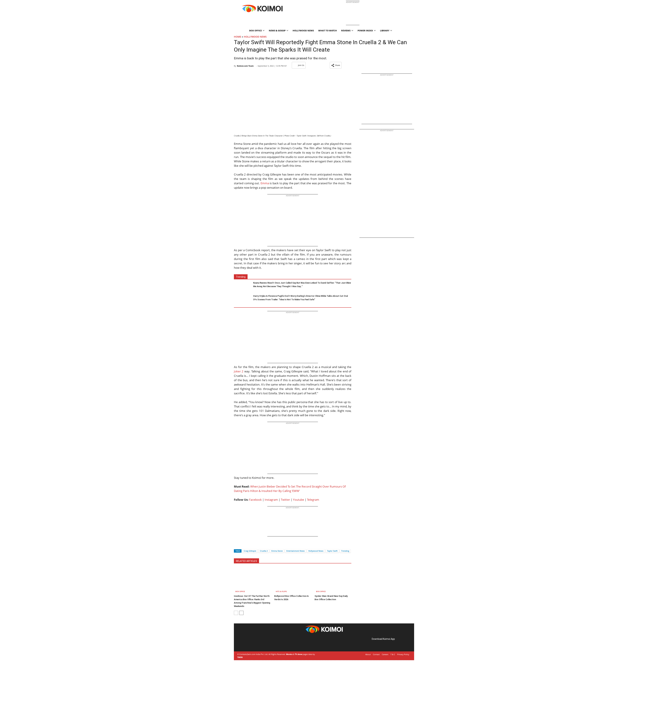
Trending (345, 551)
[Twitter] (242, 545)
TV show (298, 654)
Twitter (285, 500)
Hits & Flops (281, 591)
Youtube (298, 500)
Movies (289, 654)
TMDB (239, 657)
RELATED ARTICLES (246, 561)
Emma (265, 183)
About (368, 654)
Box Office (240, 591)
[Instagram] (247, 642)
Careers (385, 654)
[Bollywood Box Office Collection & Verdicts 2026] (292, 580)
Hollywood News (303, 30)
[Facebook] (236, 545)
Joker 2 (238, 371)
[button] (336, 65)
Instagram (271, 500)
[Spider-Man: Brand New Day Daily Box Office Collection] (333, 580)
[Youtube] (261, 642)
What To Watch (327, 30)
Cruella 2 (264, 551)
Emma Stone (277, 551)
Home (237, 36)
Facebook (255, 500)
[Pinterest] (252, 642)
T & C (392, 654)
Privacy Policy (403, 654)
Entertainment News (295, 551)
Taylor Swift (332, 551)
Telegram (313, 500)
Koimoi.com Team (245, 66)
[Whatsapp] (247, 545)
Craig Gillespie (250, 551)
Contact (376, 654)
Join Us (301, 65)
